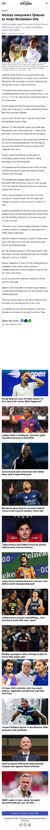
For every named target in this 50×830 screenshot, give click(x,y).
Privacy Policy (34, 813)
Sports (5, 11)
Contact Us (15, 813)
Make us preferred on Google (13, 324)
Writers (24, 813)
